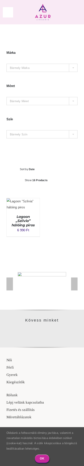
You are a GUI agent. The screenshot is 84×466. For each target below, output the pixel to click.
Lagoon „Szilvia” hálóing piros (23, 221)
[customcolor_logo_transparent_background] (43, 5)
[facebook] (37, 330)
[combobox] (42, 68)
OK (42, 458)
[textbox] (42, 68)
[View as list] (46, 191)
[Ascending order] (62, 169)
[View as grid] (38, 191)
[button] (9, 283)
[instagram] (46, 330)
